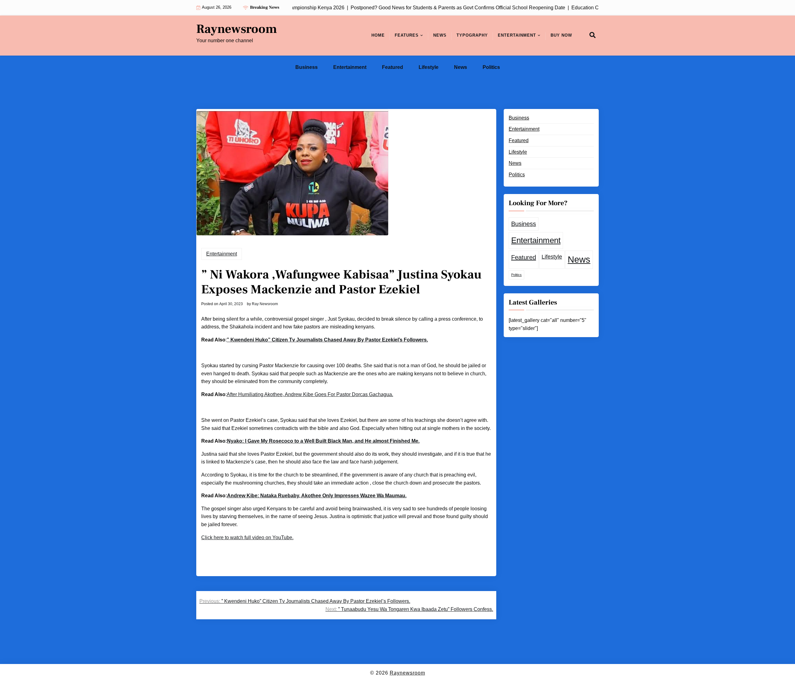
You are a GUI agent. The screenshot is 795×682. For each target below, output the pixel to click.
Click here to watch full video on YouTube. (247, 537)
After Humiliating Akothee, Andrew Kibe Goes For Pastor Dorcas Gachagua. (310, 394)
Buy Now (561, 35)
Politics (491, 67)
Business (306, 67)
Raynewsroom (236, 29)
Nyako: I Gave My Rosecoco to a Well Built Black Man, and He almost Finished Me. (323, 441)
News (440, 35)
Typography (472, 35)
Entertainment (517, 35)
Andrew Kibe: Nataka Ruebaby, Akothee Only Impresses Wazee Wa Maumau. (317, 495)
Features (407, 35)
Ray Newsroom (265, 304)
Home (378, 35)
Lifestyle (428, 67)
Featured (392, 67)
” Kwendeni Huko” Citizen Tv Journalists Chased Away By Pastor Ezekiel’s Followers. (327, 339)
